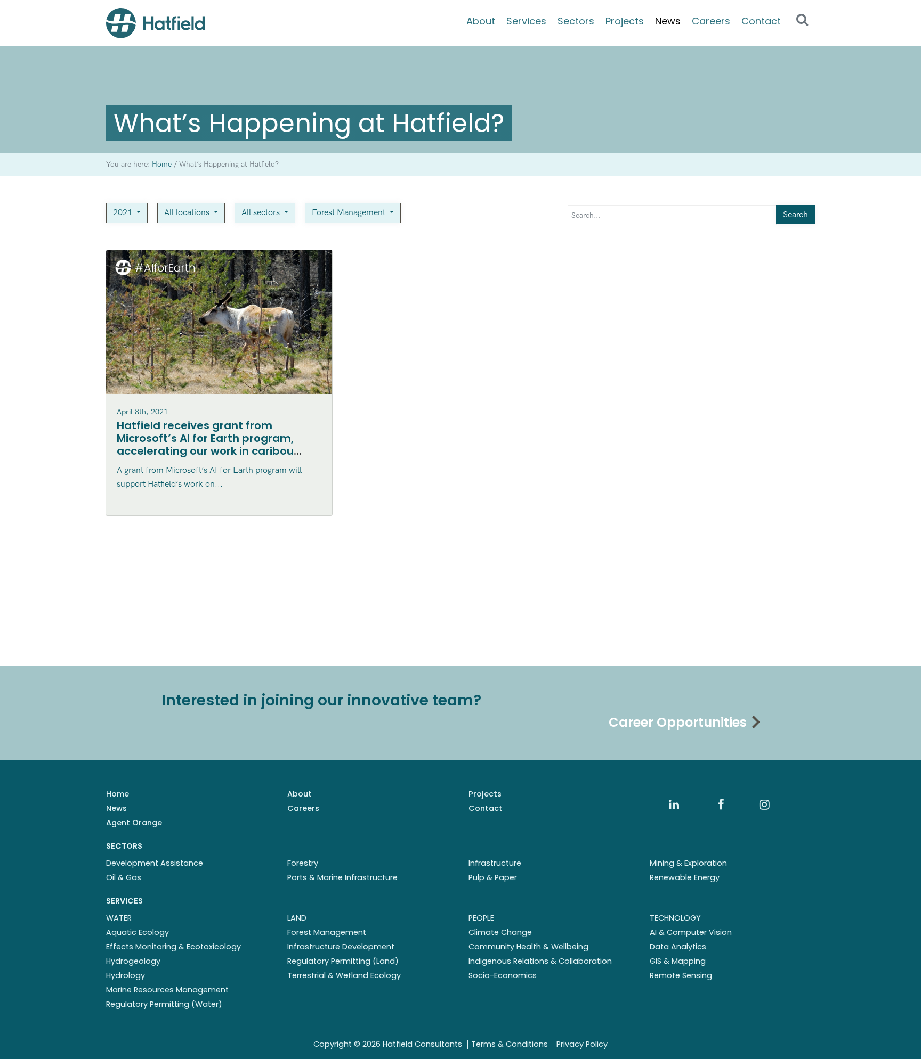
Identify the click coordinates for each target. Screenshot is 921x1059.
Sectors (576, 21)
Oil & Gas (123, 877)
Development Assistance (154, 863)
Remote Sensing (681, 975)
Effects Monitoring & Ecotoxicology (173, 946)
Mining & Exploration (688, 863)
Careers (711, 21)
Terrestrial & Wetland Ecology (344, 975)
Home (117, 794)
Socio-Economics (502, 975)
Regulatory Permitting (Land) (343, 961)
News (668, 21)
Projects (624, 21)
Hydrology (125, 975)
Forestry (302, 863)
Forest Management (349, 213)
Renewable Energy (685, 877)
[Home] (155, 23)
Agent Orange (134, 822)
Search (795, 215)
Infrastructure (494, 863)
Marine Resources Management (167, 989)
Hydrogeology (133, 961)
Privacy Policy (582, 1044)
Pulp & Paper (492, 877)
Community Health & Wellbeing (528, 946)
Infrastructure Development (340, 946)
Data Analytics (678, 946)
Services (526, 21)
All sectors (261, 213)
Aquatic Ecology (137, 932)
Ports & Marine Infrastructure (342, 877)
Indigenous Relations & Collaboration (540, 961)
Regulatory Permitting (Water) (164, 1004)
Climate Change (500, 932)
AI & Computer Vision (691, 932)
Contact (761, 21)
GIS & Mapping (678, 961)
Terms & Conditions (509, 1044)
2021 (123, 213)
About (480, 21)
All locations (188, 213)
